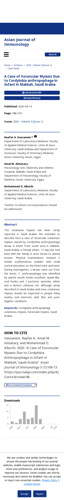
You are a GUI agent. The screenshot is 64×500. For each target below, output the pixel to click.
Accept (24, 494)
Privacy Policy (49, 480)
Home (7, 65)
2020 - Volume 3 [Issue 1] (39, 65)
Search (53, 54)
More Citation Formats (19, 385)
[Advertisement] (32, 11)
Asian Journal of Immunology (19, 42)
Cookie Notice (32, 484)
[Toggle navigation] (6, 54)
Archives (18, 65)
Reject (40, 494)
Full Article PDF (33, 92)
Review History (32, 97)
